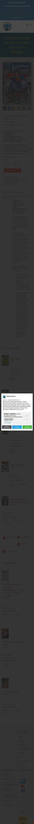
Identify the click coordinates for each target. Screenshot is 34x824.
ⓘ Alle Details (7, 422)
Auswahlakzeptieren (7, 427)
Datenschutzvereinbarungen (13, 400)
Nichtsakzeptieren (17, 427)
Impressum (5, 400)
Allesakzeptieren (27, 427)
